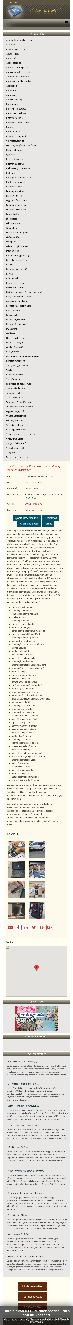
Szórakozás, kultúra (15, 388)
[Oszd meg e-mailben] (10, 927)
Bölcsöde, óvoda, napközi (18, 122)
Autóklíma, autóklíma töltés (19, 72)
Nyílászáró (11, 333)
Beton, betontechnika (16, 113)
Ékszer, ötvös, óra (14, 159)
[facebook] (6, 2)
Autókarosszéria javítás (17, 67)
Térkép (48, 523)
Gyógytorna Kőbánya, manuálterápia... (26, 1193)
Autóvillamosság (14, 99)
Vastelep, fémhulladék (16, 429)
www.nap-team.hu (33, 503)
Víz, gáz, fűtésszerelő (16, 443)
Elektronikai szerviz (15, 163)
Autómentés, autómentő (17, 76)
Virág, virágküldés (14, 438)
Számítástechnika (14, 374)
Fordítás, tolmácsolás (16, 209)
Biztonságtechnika (15, 117)
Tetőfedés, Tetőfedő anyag (18, 402)
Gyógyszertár (12, 237)
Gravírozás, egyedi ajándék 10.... (23, 1083)
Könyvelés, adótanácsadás (18, 296)
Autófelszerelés (13, 62)
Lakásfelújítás (12, 315)
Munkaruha (11, 328)
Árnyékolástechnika (15, 49)
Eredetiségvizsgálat (15, 182)
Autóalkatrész (12, 53)
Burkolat (10, 127)
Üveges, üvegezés (14, 420)
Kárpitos (10, 264)
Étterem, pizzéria (14, 186)
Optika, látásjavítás (15, 347)
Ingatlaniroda (12, 250)
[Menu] (66, 22)
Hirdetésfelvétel (32, 1286)
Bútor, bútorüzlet (14, 131)
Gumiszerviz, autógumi (17, 232)
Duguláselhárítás (14, 150)
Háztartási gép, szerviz (17, 246)
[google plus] (15, 2)
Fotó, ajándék (12, 214)
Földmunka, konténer (16, 205)
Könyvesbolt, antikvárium (18, 301)
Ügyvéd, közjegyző (15, 411)
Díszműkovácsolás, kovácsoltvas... (24, 1125)
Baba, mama (12, 104)
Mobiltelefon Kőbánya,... (19, 1147)
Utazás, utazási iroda (16, 415)
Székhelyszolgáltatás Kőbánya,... (23, 1061)
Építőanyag (11, 172)
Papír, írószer (12, 351)
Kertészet (10, 273)
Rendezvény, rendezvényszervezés (22, 356)
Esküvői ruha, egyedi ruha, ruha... (23, 1105)
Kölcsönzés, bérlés (15, 287)
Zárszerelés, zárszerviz (17, 457)
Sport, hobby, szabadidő (17, 365)
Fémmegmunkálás (15, 191)
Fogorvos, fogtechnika (16, 200)
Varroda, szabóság (15, 425)
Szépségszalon (13, 379)
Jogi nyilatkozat (32, 1297)
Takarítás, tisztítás (14, 393)
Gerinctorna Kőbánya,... (19, 1215)
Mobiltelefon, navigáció (17, 324)
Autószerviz (11, 90)
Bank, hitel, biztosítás (16, 108)
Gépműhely (11, 227)
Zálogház (10, 452)
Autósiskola (11, 85)
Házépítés (11, 241)
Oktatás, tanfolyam (15, 342)
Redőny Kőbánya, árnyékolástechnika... (26, 1256)
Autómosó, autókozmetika (18, 81)
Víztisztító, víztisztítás (16, 448)
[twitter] (11, 2)
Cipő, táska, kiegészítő (16, 136)
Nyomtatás (51, 517)
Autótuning (11, 95)
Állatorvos (11, 44)
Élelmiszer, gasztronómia (18, 168)
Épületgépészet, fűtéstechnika (20, 177)
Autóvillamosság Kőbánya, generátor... (26, 1170)
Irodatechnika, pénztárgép (18, 255)
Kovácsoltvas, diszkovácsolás (20, 305)
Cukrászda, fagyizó (15, 140)
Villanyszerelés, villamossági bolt (21, 434)
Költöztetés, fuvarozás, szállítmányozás (24, 292)
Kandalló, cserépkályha (17, 260)
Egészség (10, 154)
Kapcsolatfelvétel (29, 523)
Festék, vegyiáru (14, 195)
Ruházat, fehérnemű (15, 360)
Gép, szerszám (13, 223)
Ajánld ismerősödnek (27, 517)
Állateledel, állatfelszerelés (19, 40)
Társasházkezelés (14, 397)
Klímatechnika (13, 278)
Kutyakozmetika (13, 310)
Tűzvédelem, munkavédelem (19, 406)
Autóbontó (11, 58)
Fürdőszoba (11, 218)
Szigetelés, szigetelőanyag (18, 383)
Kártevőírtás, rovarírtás (17, 269)
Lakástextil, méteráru (16, 319)
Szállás (9, 370)
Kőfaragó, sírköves (15, 283)
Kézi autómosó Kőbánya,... (20, 1234)
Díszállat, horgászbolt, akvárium (21, 145)
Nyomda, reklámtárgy (16, 338)
